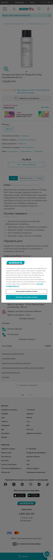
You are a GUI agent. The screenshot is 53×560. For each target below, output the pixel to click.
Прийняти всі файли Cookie (26, 297)
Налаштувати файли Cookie (26, 291)
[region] (26, 280)
